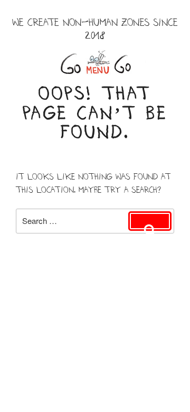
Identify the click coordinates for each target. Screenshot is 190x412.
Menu (95, 62)
